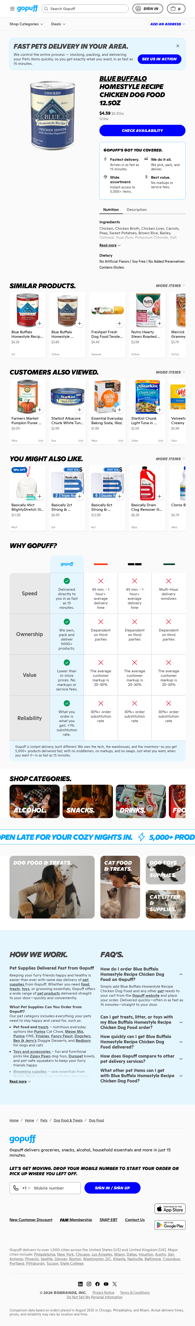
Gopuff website (146, 995)
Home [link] (14, 1120)
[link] (27, 8)
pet (161, 990)
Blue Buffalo (123, 78)
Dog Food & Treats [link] (68, 1120)
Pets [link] (43, 1120)
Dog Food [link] (96, 1120)
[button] (176, 8)
